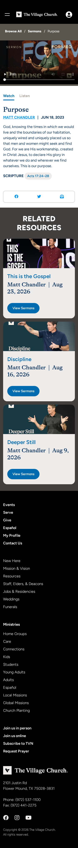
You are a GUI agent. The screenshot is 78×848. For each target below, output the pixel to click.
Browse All (13, 31)
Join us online (14, 736)
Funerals (10, 607)
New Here (11, 560)
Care (7, 641)
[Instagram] (17, 818)
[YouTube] (28, 818)
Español (9, 528)
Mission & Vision (16, 568)
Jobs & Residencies (19, 591)
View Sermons (23, 308)
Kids (6, 657)
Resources (11, 576)
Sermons (34, 31)
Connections (13, 649)
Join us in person (17, 728)
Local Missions (15, 695)
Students (10, 664)
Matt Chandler (19, 117)
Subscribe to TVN (18, 743)
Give (7, 520)
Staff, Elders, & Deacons (23, 584)
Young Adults (14, 672)
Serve (8, 512)
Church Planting (16, 710)
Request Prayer (16, 751)
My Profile (11, 535)
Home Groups (15, 633)
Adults (8, 680)
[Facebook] (6, 818)
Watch (8, 96)
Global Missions (16, 703)
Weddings (11, 599)
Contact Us (12, 543)
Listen (24, 96)
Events (9, 504)
